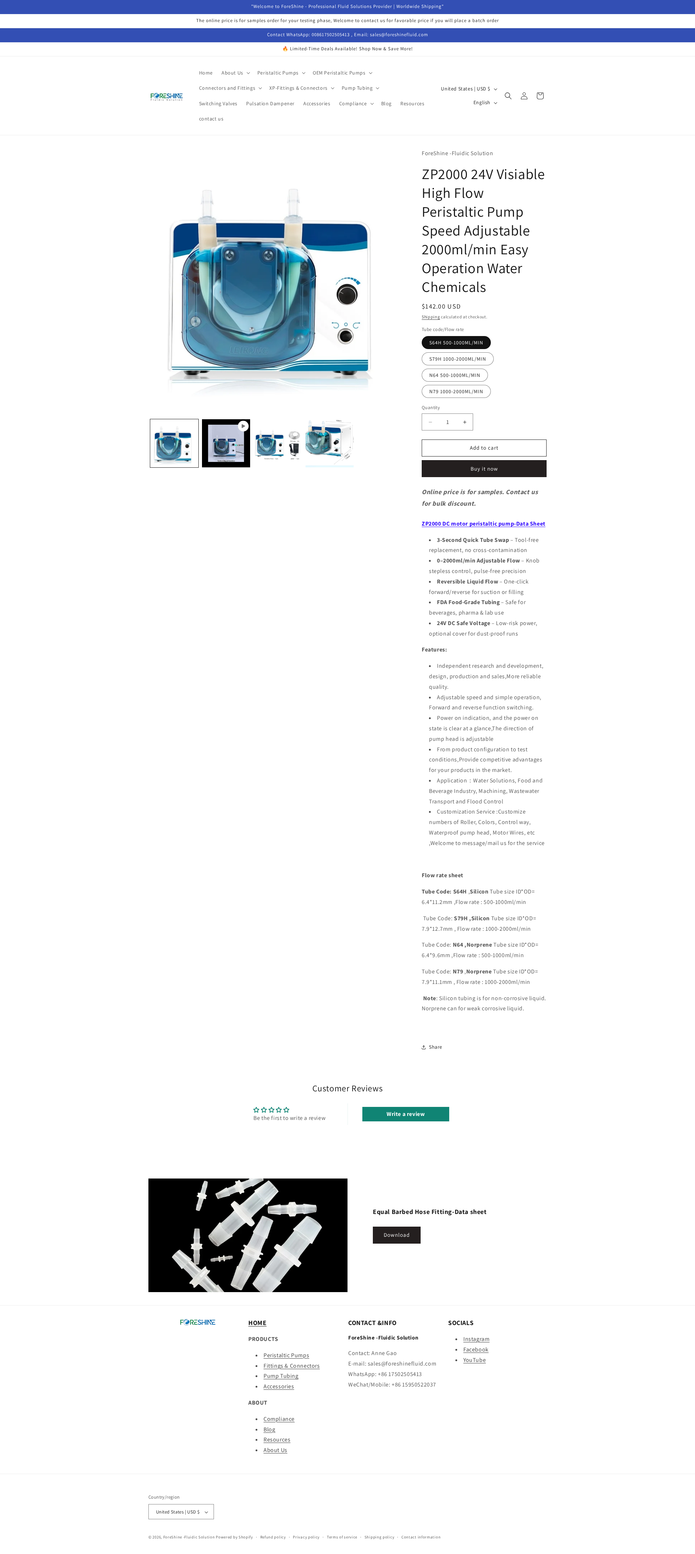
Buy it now (484, 468)
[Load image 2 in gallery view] (278, 443)
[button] (235, 72)
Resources (277, 1440)
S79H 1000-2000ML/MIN (457, 359)
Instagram (476, 1339)
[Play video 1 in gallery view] (226, 443)
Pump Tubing (281, 1376)
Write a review (406, 1114)
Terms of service (342, 1537)
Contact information (421, 1537)
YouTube (474, 1360)
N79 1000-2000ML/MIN (456, 391)
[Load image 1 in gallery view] (174, 443)
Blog (269, 1429)
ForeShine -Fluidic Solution (189, 1537)
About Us (275, 1450)
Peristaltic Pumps (286, 1355)
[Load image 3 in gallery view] (330, 443)
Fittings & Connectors (292, 1366)
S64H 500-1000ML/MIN (456, 343)
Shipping (431, 316)
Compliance (279, 1419)
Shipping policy (380, 1537)
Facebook (476, 1349)
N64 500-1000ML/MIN (454, 375)
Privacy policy (306, 1537)
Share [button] (435, 1047)
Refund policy (273, 1537)
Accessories (279, 1386)
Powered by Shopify (234, 1537)
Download (397, 1235)
